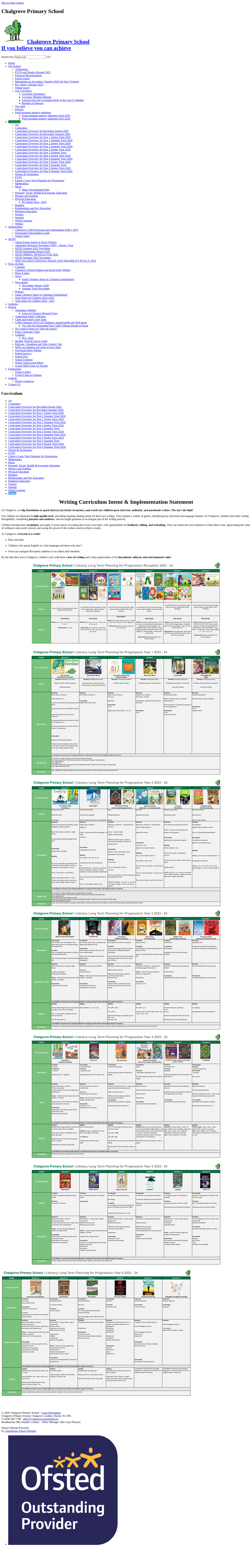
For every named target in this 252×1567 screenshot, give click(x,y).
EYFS (18, 177)
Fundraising (14, 368)
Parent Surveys (23, 353)
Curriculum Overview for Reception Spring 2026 (41, 131)
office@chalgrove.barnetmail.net (40, 1419)
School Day (21, 356)
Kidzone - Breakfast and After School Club (38, 344)
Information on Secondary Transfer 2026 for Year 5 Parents (47, 81)
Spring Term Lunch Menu (29, 362)
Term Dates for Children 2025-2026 (34, 297)
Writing (19, 223)
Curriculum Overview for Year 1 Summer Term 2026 (44, 140)
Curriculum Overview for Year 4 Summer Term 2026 (44, 158)
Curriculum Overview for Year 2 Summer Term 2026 (44, 146)
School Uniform (24, 359)
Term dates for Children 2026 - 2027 (35, 300)
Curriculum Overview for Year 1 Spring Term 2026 (43, 137)
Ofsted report (22, 87)
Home (11, 63)
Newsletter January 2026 (35, 285)
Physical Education (25, 199)
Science (19, 214)
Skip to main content (12, 2)
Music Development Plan (35, 189)
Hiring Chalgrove (24, 381)
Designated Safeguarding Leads (32, 233)
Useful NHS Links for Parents (31, 365)
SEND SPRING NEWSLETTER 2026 (36, 254)
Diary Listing (22, 273)
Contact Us (14, 384)
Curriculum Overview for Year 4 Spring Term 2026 (43, 155)
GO (48, 56)
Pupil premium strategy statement (33, 112)
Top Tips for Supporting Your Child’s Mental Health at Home (55, 325)
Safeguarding (15, 226)
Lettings (12, 378)
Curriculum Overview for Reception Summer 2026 (42, 134)
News (18, 276)
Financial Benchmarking (28, 75)
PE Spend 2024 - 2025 (34, 202)
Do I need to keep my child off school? (36, 328)
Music (18, 186)
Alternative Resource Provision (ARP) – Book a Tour (44, 245)
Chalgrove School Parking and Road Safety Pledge (42, 270)
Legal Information (51, 1412)
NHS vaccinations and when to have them (38, 347)
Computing (21, 127)
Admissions (21, 69)
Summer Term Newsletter (36, 288)
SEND (12, 239)
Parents (12, 307)
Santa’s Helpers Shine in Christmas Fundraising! (48, 279)
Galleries (13, 304)
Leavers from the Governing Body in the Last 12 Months (53, 100)
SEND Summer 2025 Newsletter (33, 257)
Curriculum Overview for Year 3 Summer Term (40, 152)
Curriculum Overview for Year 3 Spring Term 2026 (43, 149)
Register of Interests (32, 103)
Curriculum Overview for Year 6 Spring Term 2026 (43, 168)
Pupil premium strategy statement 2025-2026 (46, 118)
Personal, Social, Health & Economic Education (41, 192)
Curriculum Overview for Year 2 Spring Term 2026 (43, 143)
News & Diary (16, 263)
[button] (52, 56)
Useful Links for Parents (28, 375)
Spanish (19, 217)
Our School (14, 66)
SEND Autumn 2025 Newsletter (32, 248)
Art (17, 124)
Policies (19, 109)
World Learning (23, 220)
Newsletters (21, 282)
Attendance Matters (25, 310)
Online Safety (22, 236)
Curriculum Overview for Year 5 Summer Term (40, 165)
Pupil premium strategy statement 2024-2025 (46, 115)
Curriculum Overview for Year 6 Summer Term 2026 (44, 171)
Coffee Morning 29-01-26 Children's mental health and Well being (51, 322)
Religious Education (26, 211)
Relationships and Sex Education (33, 208)
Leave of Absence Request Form (39, 313)
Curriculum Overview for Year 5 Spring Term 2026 (43, 161)
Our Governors (23, 90)
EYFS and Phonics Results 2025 (33, 72)
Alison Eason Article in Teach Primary (36, 242)
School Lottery (23, 372)
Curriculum (14, 121)
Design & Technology (27, 174)
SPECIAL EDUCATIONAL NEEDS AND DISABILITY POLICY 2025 (55, 260)
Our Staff (20, 106)
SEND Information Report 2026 (32, 251)
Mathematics (22, 183)
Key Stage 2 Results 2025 (29, 84)
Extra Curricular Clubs (27, 331)
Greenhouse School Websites (20, 1431)
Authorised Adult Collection (30, 316)
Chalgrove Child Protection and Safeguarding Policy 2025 (46, 229)
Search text (7, 56)
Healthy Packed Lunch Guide (31, 341)
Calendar (20, 267)
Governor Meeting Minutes (36, 97)
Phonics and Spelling (26, 195)
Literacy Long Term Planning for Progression (39, 180)
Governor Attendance (33, 94)
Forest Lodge (22, 78)
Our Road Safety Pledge (28, 350)
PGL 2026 (27, 338)
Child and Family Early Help (30, 319)
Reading (19, 205)
